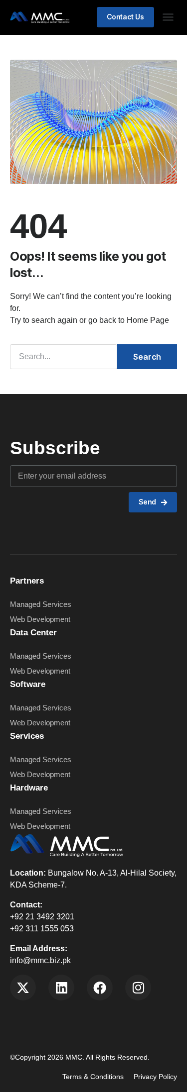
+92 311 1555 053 (42, 928)
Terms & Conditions (93, 1077)
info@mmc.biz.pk (40, 960)
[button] (168, 17)
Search (147, 357)
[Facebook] (100, 987)
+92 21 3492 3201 (42, 916)
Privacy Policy (155, 1077)
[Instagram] (138, 987)
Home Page (148, 320)
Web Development (40, 826)
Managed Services (40, 811)
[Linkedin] (61, 987)
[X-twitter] (23, 987)
